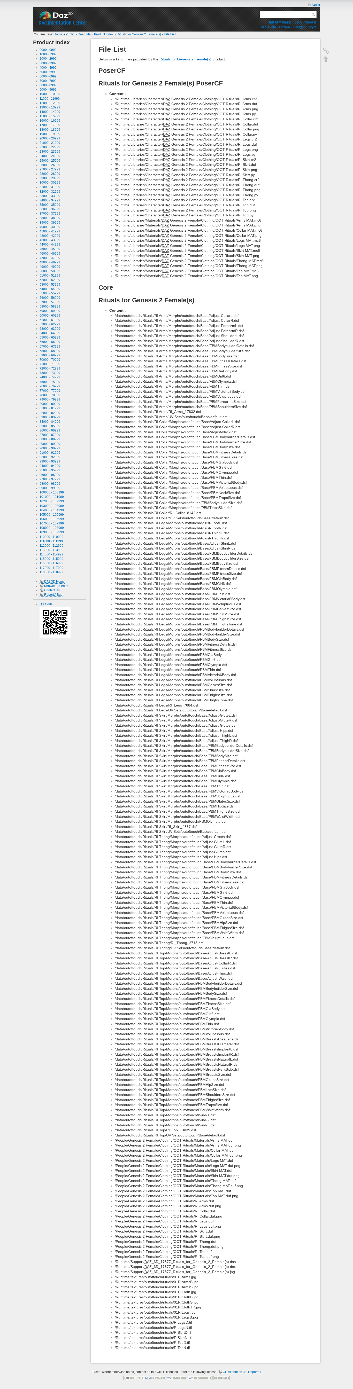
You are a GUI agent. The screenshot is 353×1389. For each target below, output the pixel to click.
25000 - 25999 (50, 160)
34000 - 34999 (50, 200)
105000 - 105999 (52, 514)
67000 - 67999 (50, 346)
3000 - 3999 (48, 63)
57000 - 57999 (50, 302)
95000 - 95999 (50, 470)
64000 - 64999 (50, 333)
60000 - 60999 (50, 315)
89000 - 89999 (50, 444)
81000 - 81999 (50, 408)
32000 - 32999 (50, 191)
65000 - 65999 (50, 337)
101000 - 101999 (52, 497)
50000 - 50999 (50, 271)
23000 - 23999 (50, 151)
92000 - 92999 (50, 457)
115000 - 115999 (51, 559)
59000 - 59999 (50, 311)
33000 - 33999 (50, 196)
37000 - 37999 (50, 213)
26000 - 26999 (50, 165)
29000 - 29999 (50, 178)
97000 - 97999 (50, 479)
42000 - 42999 (50, 236)
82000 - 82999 (50, 413)
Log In (316, 4)
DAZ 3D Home (54, 581)
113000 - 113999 (51, 550)
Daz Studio (268, 27)
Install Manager (280, 22)
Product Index (103, 34)
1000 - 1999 (48, 54)
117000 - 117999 (51, 568)
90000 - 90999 (50, 448)
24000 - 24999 (50, 156)
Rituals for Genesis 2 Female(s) (139, 34)
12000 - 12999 (50, 103)
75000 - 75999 (50, 382)
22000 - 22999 (50, 147)
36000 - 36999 (50, 209)
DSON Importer (305, 22)
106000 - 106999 (52, 519)
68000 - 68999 (50, 351)
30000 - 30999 (50, 182)
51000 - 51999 (50, 275)
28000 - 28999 (50, 174)
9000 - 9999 (48, 89)
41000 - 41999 (50, 231)
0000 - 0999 (48, 50)
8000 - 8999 (48, 85)
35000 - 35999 (50, 205)
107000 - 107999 (52, 523)
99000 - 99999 (50, 488)
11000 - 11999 (50, 98)
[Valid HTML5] (176, 1378)
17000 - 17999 (50, 125)
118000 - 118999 (51, 572)
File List (170, 34)
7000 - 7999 (48, 81)
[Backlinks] (326, 50)
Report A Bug (53, 595)
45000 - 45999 (50, 249)
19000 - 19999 (50, 134)
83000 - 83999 (50, 417)
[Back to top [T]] (326, 59)
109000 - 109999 (52, 532)
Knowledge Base (56, 586)
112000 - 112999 (51, 545)
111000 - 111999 (51, 541)
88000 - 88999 (50, 439)
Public (70, 34)
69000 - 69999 (50, 355)
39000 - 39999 (50, 222)
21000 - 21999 (50, 143)
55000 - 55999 (50, 293)
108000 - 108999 (52, 528)
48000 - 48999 (50, 262)
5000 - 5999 (48, 72)
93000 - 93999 (50, 461)
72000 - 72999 (50, 368)
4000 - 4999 (48, 67)
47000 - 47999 (50, 258)
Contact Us (52, 590)
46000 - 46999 (50, 253)
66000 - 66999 (50, 342)
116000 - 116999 (51, 563)
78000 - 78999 (50, 395)
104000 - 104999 (52, 510)
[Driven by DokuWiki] (219, 1378)
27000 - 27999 (50, 169)
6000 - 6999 (48, 76)
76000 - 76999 (50, 386)
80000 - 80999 (50, 404)
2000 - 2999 (48, 58)
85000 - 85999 (50, 426)
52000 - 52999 (50, 280)
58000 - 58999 (50, 306)
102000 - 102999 (52, 501)
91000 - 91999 (50, 452)
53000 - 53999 (50, 284)
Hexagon (299, 27)
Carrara (284, 27)
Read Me (84, 34)
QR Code (46, 604)
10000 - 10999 (50, 94)
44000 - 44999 (50, 244)
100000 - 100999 (52, 492)
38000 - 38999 (50, 218)
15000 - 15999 (50, 116)
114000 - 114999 (51, 554)
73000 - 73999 (50, 373)
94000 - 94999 (50, 466)
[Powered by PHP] (155, 1378)
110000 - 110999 (51, 537)
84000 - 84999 (50, 421)
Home (58, 34)
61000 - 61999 (50, 320)
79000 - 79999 (50, 399)
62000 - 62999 (50, 324)
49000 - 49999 (50, 267)
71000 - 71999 (50, 364)
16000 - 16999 (50, 120)
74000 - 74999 (50, 377)
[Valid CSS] (198, 1378)
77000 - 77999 (50, 391)
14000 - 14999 (50, 112)
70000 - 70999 (50, 360)
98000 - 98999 (50, 483)
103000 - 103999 (52, 506)
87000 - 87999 (50, 435)
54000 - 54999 (50, 289)
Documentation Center (63, 22)
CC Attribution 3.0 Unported (242, 1372)
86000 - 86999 (50, 430)
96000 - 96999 (50, 475)
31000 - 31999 (50, 187)
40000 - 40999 (50, 227)
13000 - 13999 (50, 107)
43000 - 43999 (50, 240)
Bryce (312, 27)
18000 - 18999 (50, 129)
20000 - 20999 (50, 138)
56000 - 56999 (50, 298)
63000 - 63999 (50, 329)
